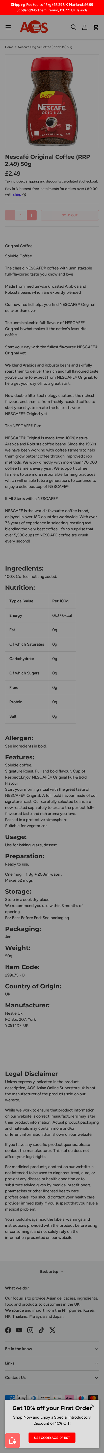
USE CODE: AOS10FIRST (52, 1438)
